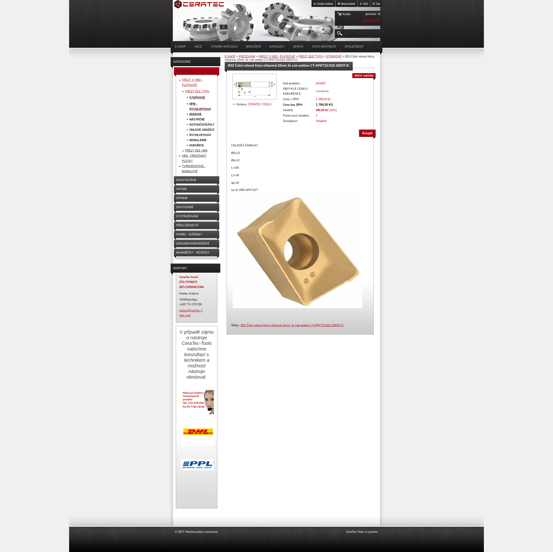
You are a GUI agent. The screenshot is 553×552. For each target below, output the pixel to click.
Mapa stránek (348, 3)
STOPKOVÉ (334, 56)
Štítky (235, 325)
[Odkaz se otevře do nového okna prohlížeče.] (254, 99)
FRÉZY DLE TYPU (311, 56)
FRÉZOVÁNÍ (247, 56)
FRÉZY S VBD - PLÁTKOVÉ (277, 56)
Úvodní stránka (325, 3)
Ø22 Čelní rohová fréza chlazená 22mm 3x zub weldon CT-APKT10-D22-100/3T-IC (292, 325)
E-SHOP (230, 56)
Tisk (378, 3)
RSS (365, 3)
